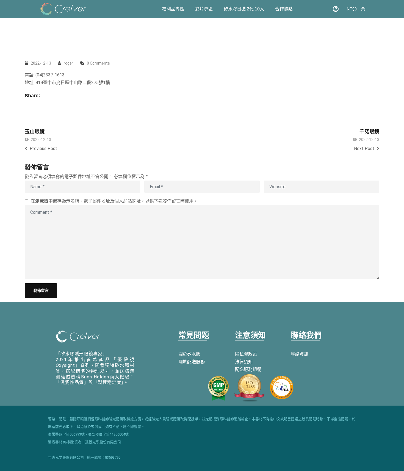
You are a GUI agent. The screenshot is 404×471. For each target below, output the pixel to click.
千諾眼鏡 (369, 131)
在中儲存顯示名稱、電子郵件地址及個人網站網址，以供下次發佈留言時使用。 (114, 201)
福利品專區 (173, 9)
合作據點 (284, 9)
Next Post (364, 148)
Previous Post (43, 148)
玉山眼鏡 (35, 131)
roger (68, 63)
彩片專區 (204, 9)
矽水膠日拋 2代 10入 (244, 9)
